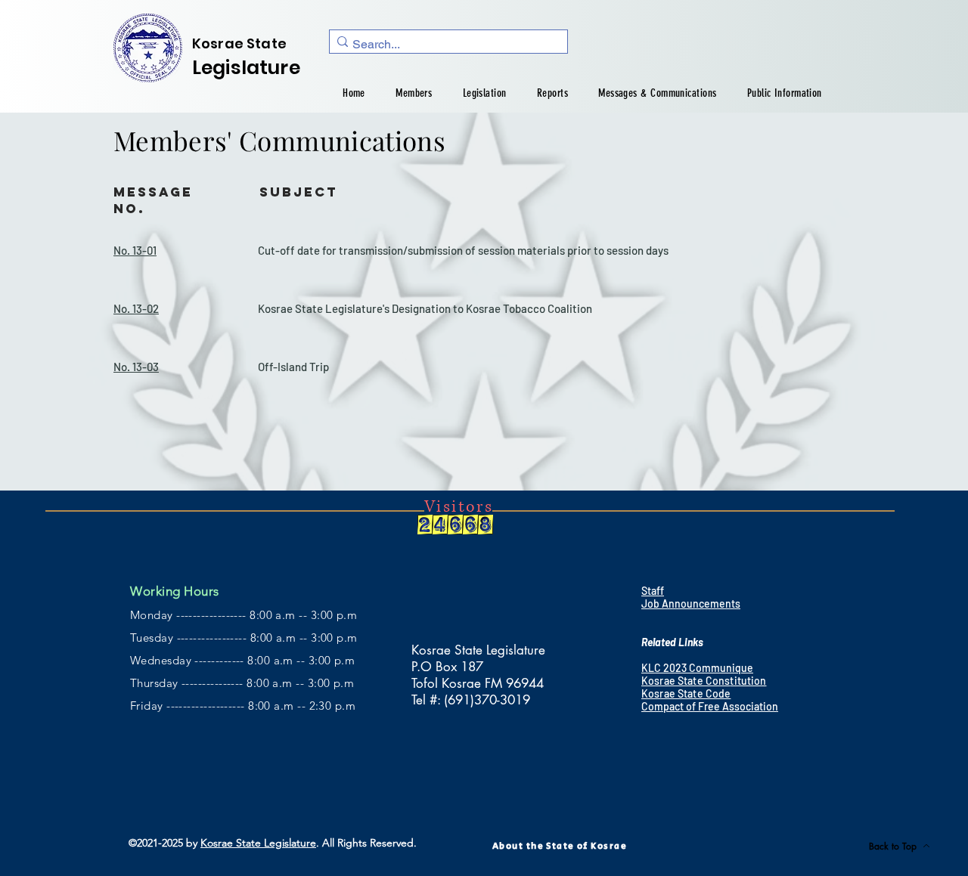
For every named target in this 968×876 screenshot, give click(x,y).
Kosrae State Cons (685, 680)
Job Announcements (690, 603)
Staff (652, 590)
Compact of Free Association (709, 706)
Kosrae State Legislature (258, 843)
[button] (413, 93)
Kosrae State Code (686, 693)
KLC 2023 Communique (697, 667)
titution (748, 680)
